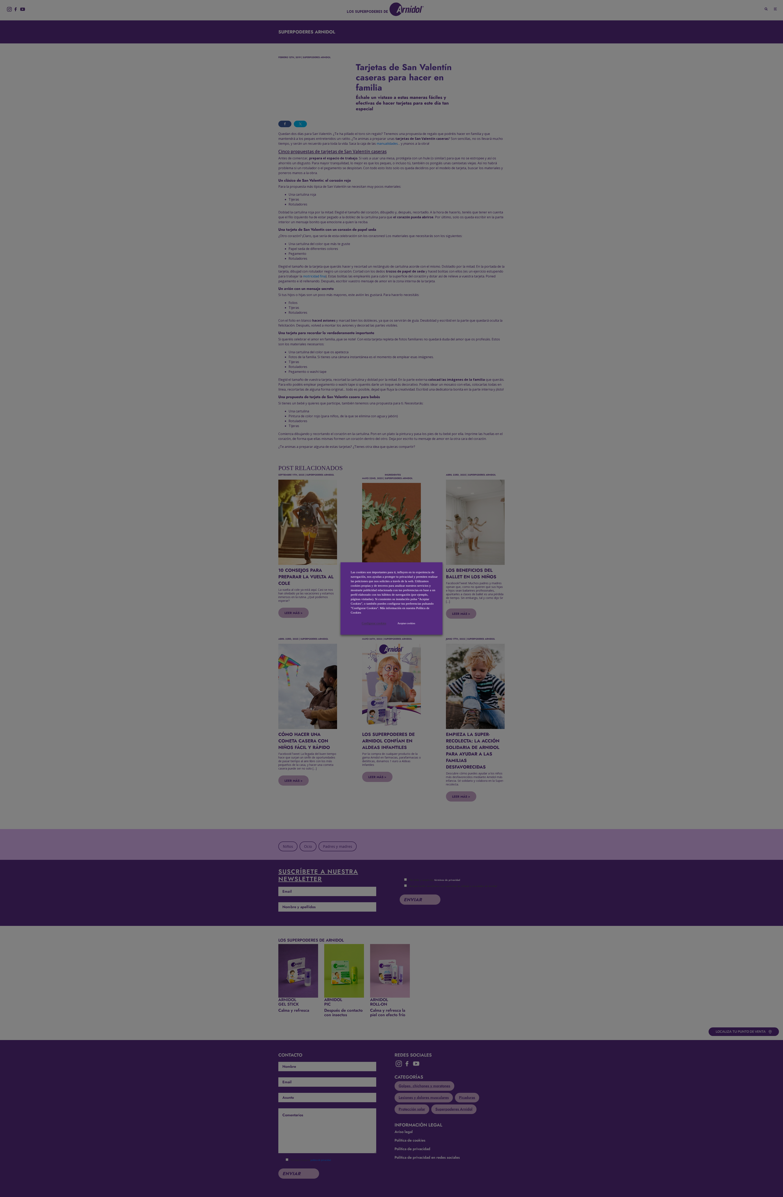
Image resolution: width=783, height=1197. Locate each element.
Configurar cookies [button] (374, 623)
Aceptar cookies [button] (406, 623)
